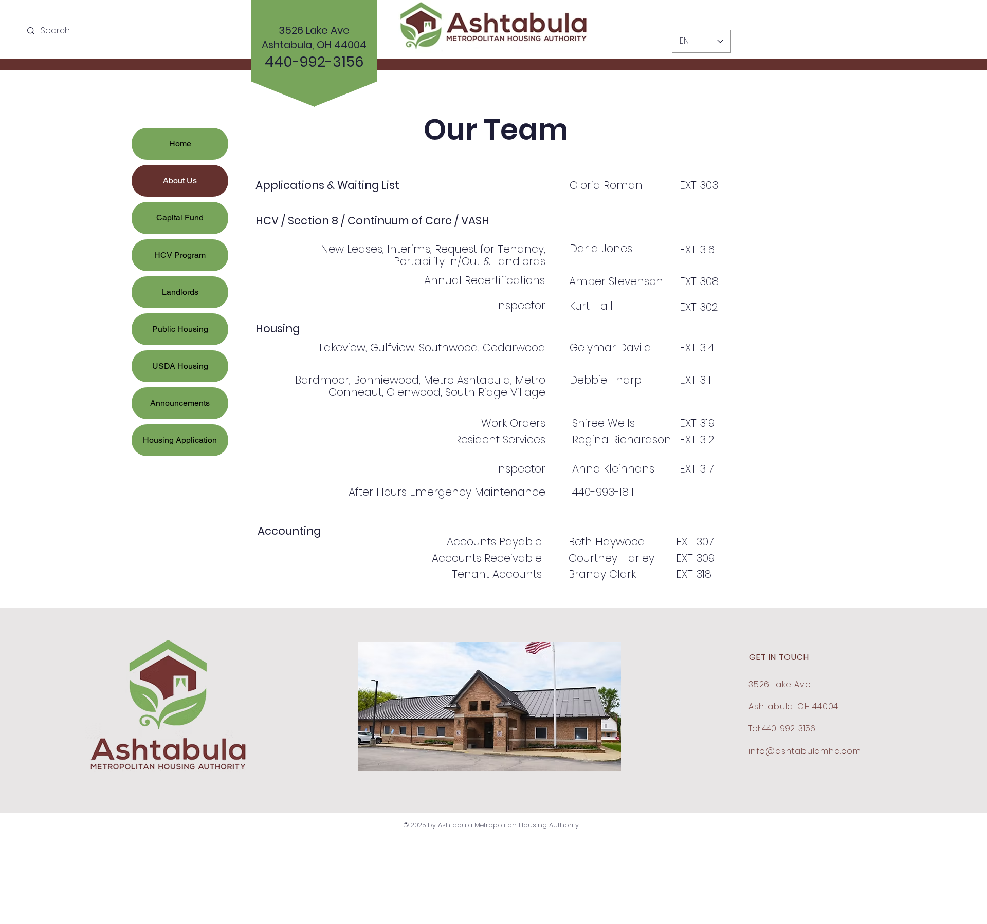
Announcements (180, 403)
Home (180, 143)
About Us (180, 180)
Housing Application (180, 440)
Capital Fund (180, 217)
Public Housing (180, 329)
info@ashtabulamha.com (804, 751)
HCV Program (180, 255)
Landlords (180, 292)
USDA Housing (180, 366)
